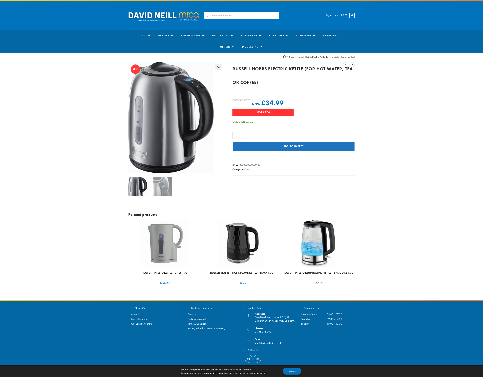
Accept (292, 371)
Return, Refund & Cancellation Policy (206, 328)
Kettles (247, 169)
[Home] (284, 56)
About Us (136, 314)
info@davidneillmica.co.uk (268, 343)
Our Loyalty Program (141, 323)
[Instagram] (257, 358)
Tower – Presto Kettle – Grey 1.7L (165, 272)
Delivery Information (198, 319)
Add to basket (294, 146)
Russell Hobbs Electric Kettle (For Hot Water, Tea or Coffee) (326, 56)
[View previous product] (345, 64)
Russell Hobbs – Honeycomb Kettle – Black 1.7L (241, 272)
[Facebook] (248, 358)
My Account (332, 15)
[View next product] (352, 64)
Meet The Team (139, 319)
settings (263, 373)
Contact (192, 314)
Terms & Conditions (197, 323)
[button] (218, 67)
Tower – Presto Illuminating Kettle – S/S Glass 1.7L (318, 272)
